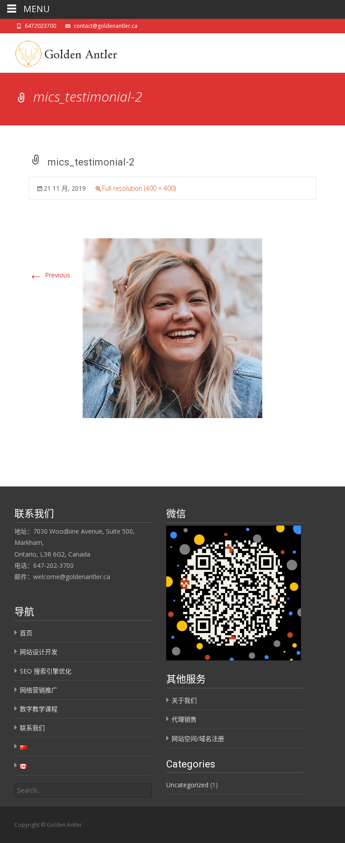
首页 (26, 633)
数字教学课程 (39, 709)
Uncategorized (187, 785)
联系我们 (32, 727)
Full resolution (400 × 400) (139, 188)
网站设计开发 (39, 651)
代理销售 (184, 719)
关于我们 (184, 700)
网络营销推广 (39, 690)
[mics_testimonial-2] (172, 327)
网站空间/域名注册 (198, 738)
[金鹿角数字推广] (63, 51)
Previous (49, 275)
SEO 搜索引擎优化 (45, 671)
